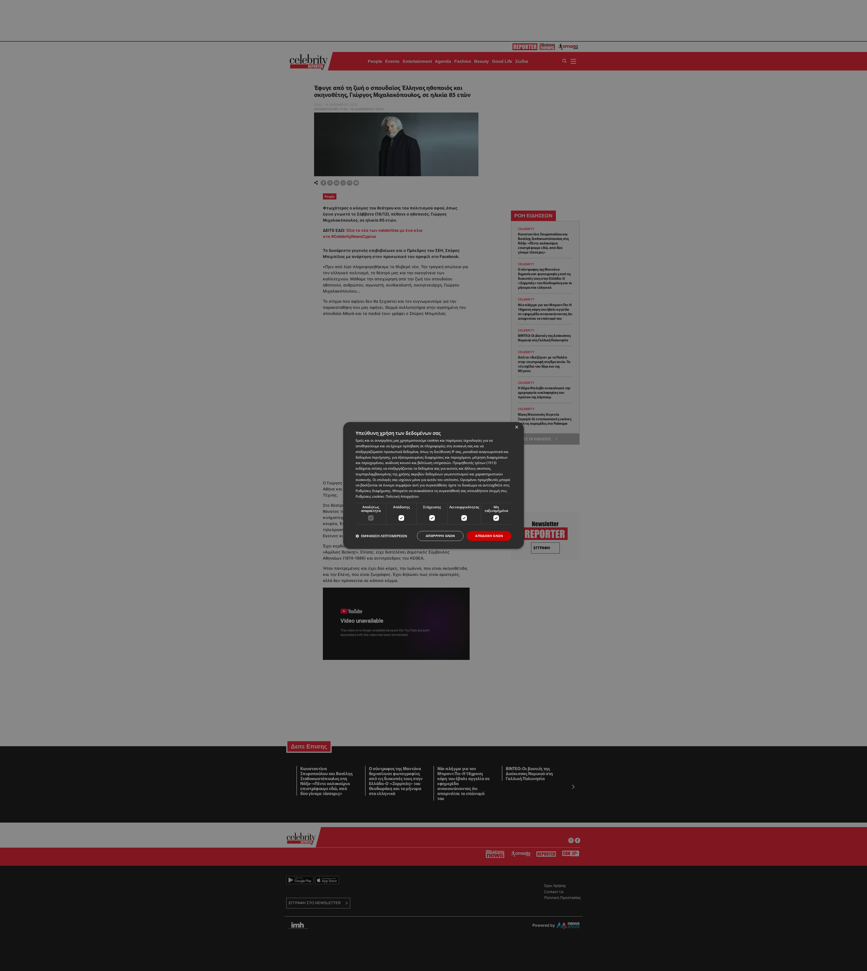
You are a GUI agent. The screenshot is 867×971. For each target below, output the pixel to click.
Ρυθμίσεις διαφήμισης (373, 490)
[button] (381, 535)
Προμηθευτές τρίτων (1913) (474, 463)
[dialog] (433, 485)
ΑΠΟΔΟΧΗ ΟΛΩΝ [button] (489, 536)
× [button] (516, 427)
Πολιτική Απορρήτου (402, 496)
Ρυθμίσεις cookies (370, 496)
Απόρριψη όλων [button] (440, 536)
